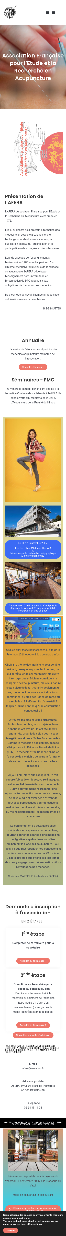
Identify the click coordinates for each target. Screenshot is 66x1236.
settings (37, 1224)
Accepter (11, 1230)
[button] (47, 12)
